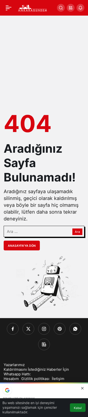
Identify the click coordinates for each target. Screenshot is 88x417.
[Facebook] (13, 329)
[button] (71, 8)
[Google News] (44, 344)
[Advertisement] (44, 62)
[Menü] (8, 8)
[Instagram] (44, 329)
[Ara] (61, 8)
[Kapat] (82, 388)
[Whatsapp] (75, 329)
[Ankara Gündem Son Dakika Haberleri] (32, 7)
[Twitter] (28, 329)
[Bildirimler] (80, 8)
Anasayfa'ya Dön (22, 245)
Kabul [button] (78, 408)
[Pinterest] (60, 329)
